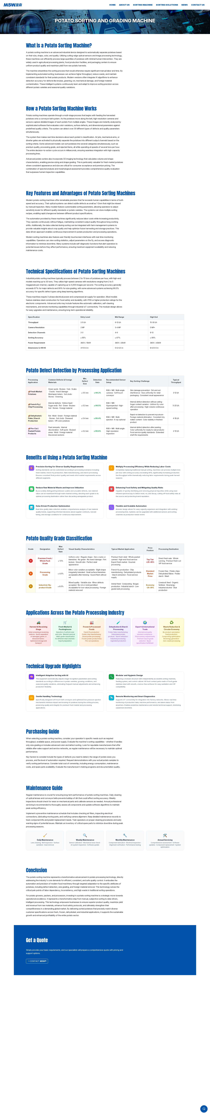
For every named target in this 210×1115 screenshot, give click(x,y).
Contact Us (198, 5)
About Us (124, 5)
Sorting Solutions (167, 5)
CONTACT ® (38, 961)
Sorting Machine (143, 5)
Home (112, 5)
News (184, 5)
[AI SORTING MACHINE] (31, 4)
